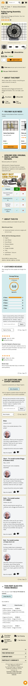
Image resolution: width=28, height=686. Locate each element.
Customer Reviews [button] (13, 266)
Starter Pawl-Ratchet (8, 133)
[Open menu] (6, 2)
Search (21, 324)
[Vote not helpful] (18, 452)
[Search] (19, 2)
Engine (8, 6)
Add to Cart (16, 60)
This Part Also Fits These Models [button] (13, 586)
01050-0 (17, 608)
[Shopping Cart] (26, 3)
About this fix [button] (11, 219)
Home (2, 6)
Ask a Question (14, 389)
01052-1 (17, 626)
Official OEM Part (18, 52)
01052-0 (17, 617)
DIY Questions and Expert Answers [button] (13, 380)
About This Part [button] (12, 77)
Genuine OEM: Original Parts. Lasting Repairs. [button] (15, 157)
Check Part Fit (7, 596)
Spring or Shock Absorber (19, 6)
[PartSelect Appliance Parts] (3, 2)
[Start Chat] (25, 683)
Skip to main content (14, 28)
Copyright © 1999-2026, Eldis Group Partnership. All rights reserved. (14, 673)
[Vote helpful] (14, 452)
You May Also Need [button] (13, 111)
